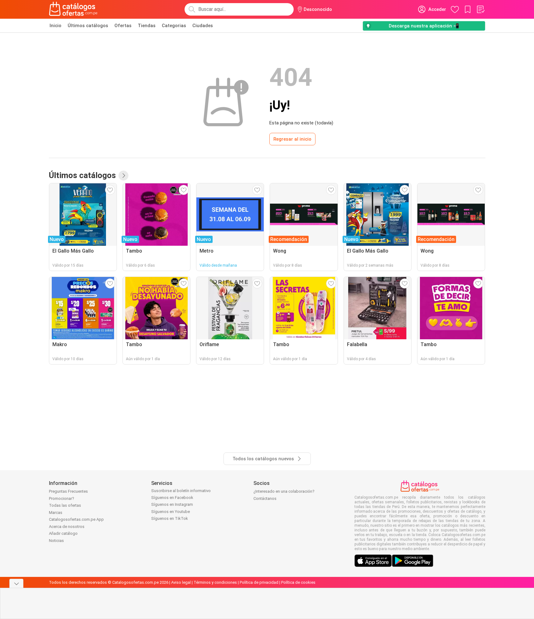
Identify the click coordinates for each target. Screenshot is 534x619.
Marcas (55, 512)
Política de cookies (298, 582)
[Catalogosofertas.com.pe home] (73, 9)
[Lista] (480, 9)
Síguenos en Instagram (172, 504)
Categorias (174, 25)
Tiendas (147, 25)
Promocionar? (61, 498)
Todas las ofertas (65, 505)
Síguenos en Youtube (170, 511)
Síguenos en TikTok (169, 518)
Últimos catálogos (88, 25)
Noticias (56, 540)
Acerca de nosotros (66, 526)
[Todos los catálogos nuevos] (123, 176)
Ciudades (202, 25)
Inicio (55, 25)
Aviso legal (181, 582)
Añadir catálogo (63, 533)
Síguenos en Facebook (172, 497)
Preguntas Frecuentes (68, 491)
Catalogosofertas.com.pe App (76, 519)
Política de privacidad (259, 582)
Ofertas (123, 25)
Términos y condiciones (215, 582)
